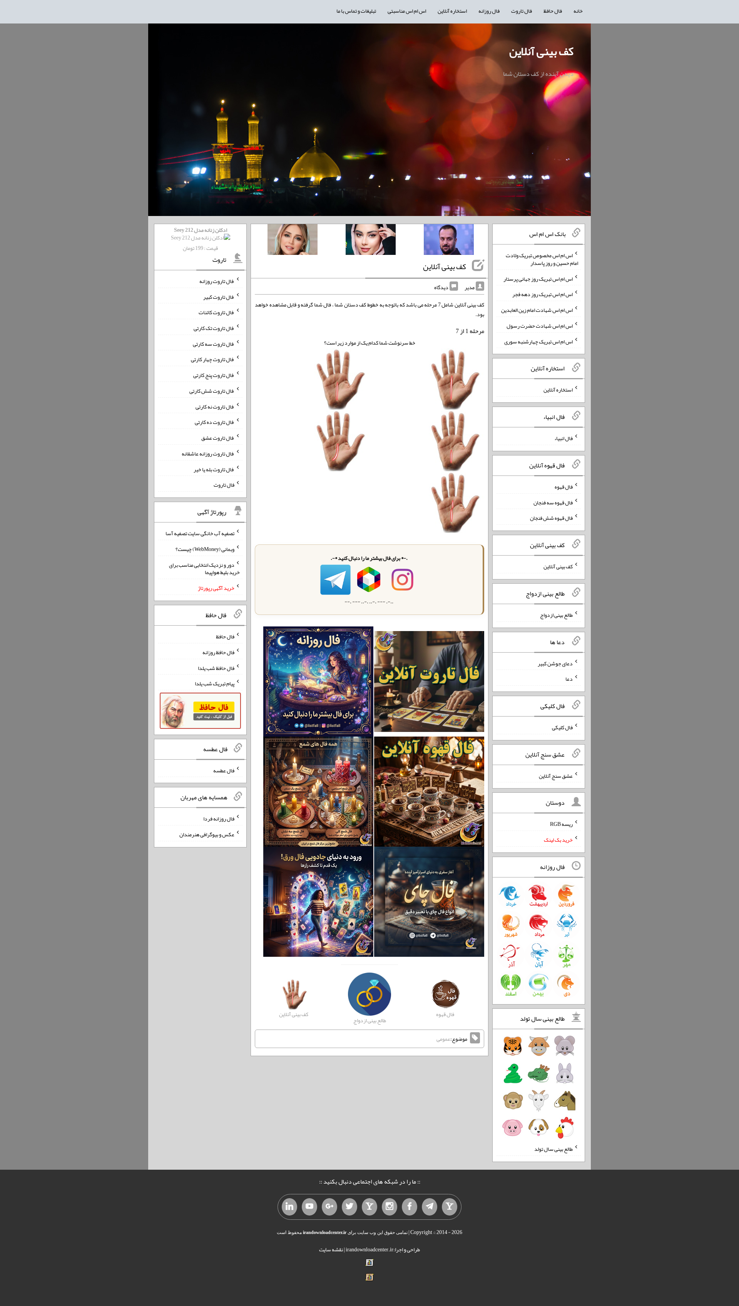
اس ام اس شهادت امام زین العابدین (537, 310)
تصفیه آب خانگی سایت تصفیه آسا (200, 533)
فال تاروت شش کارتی (211, 390)
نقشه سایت (331, 1249)
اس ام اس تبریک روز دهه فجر (542, 294)
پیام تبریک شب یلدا (214, 683)
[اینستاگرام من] (389, 1207)
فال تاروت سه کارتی (213, 343)
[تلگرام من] (429, 1207)
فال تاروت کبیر (218, 296)
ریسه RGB (561, 824)
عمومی (443, 1038)
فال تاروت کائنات (216, 312)
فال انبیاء (563, 438)
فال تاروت (521, 10)
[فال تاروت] (429, 683)
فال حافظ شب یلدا (216, 667)
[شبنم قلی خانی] (293, 241)
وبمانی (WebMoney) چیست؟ (205, 549)
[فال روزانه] (318, 683)
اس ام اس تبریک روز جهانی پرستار (538, 278)
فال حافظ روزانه (218, 652)
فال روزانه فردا (218, 818)
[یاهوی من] (449, 1207)
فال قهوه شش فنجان (551, 517)
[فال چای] (429, 903)
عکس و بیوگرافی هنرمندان (206, 834)
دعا (569, 678)
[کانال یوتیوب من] (309, 1207)
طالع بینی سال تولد (553, 1149)
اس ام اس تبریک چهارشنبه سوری (538, 341)
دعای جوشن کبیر (555, 663)
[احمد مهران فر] (449, 241)
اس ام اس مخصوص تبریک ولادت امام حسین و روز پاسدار (542, 259)
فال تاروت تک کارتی (214, 328)
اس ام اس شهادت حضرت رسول (540, 325)
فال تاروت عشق (217, 437)
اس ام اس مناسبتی (407, 10)
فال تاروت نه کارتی (215, 406)
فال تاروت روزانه (216, 281)
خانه (578, 10)
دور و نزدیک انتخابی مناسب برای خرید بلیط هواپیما (204, 568)
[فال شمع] (318, 793)
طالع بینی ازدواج (556, 614)
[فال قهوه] (429, 793)
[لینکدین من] (289, 1207)
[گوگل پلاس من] (329, 1207)
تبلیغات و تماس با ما (356, 10)
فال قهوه (564, 486)
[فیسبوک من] (409, 1207)
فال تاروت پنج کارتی (213, 375)
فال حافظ (552, 10)
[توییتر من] (349, 1207)
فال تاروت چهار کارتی (212, 359)
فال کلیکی (562, 727)
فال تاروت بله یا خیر (214, 469)
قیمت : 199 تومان (200, 238)
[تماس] (369, 1207)
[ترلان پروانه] (371, 241)
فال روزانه (489, 10)
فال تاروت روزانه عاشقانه (208, 453)
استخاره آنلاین (452, 10)
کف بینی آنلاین (541, 51)
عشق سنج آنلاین (556, 775)
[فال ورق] (318, 903)
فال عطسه (223, 770)
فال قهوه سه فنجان (553, 502)
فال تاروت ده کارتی (214, 422)
